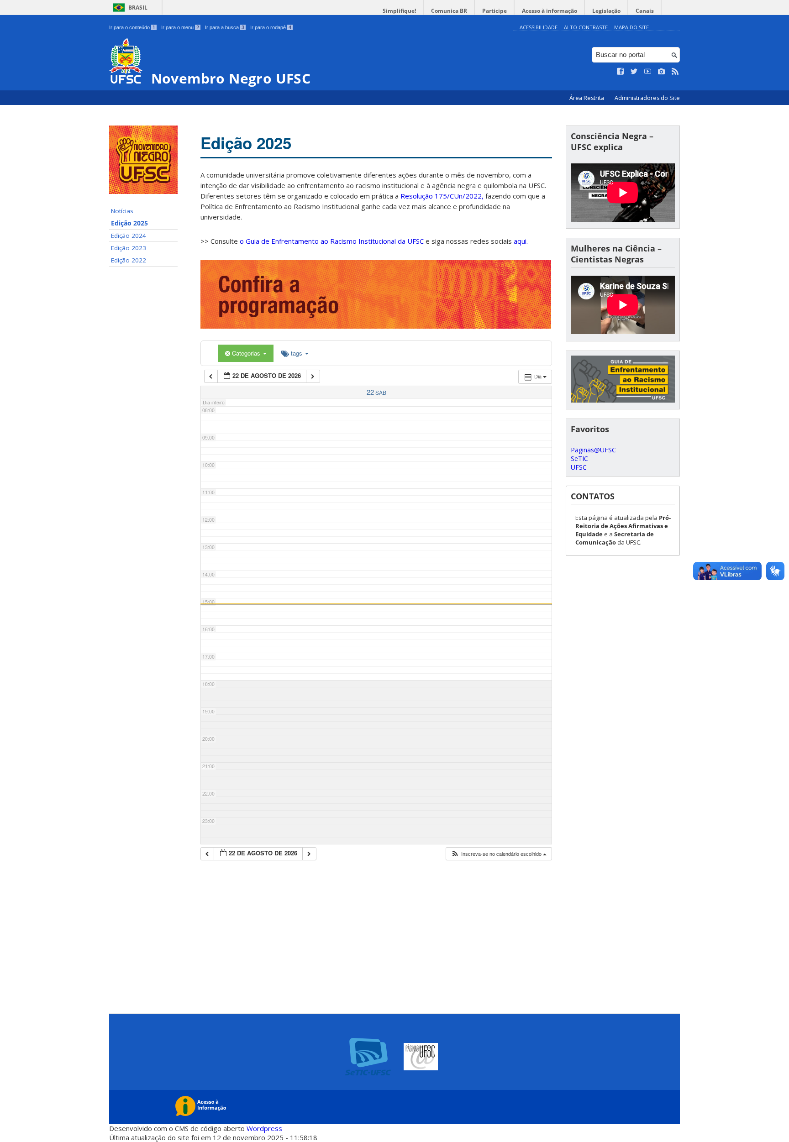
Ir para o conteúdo (132, 27)
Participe (494, 11)
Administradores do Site (647, 98)
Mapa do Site (631, 27)
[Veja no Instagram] (661, 71)
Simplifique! (399, 11)
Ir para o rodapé (270, 27)
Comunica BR (449, 11)
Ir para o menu (180, 27)
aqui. (521, 241)
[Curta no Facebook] (620, 71)
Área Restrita (587, 98)
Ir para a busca (224, 27)
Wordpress (264, 1128)
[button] (498, 854)
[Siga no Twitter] (634, 71)
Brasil (137, 7)
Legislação (606, 11)
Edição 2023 (128, 248)
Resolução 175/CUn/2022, (441, 195)
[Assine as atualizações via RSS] (675, 71)
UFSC (579, 467)
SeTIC (579, 458)
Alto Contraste (586, 27)
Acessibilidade (539, 27)
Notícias (122, 211)
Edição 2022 (128, 260)
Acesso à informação (549, 11)
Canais (645, 11)
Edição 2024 (128, 235)
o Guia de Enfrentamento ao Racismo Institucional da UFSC (332, 241)
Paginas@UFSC (593, 449)
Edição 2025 (129, 223)
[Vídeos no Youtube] (648, 71)
